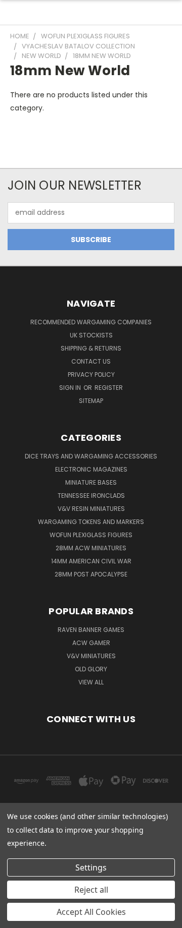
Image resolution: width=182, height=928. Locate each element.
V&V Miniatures (91, 656)
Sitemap (91, 400)
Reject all (91, 889)
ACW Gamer (91, 643)
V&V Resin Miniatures (91, 508)
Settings (91, 867)
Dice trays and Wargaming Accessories (91, 456)
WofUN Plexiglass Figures (91, 535)
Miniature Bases (91, 482)
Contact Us (91, 361)
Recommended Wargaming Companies (91, 322)
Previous (15, 917)
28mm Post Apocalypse (91, 574)
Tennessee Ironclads (91, 495)
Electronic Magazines (91, 469)
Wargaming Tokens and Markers (91, 521)
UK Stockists (91, 335)
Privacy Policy (91, 374)
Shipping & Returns (91, 348)
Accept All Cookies (91, 911)
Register (109, 387)
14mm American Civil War (91, 561)
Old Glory (91, 669)
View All (91, 682)
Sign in (70, 387)
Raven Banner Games (91, 629)
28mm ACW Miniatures (91, 548)
